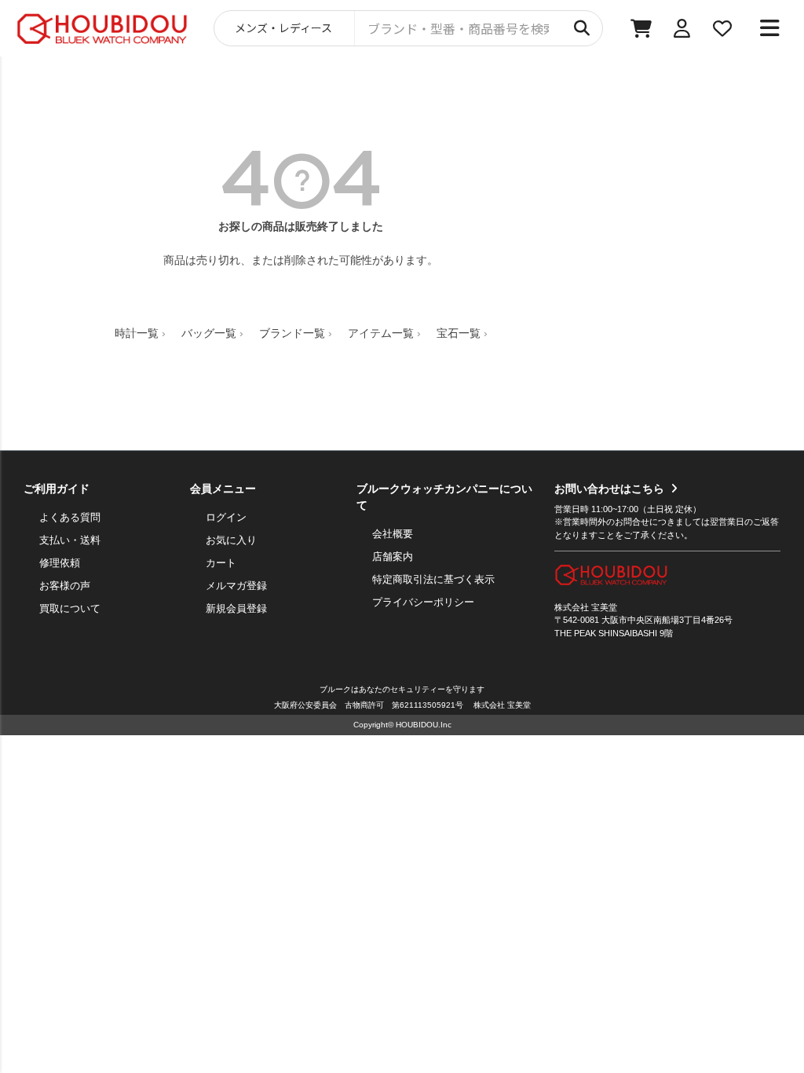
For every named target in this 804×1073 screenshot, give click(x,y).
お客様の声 (64, 585)
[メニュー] (769, 28)
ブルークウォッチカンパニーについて (444, 496)
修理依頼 (59, 563)
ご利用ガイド (57, 488)
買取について (69, 608)
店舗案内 (392, 556)
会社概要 (392, 534)
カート (221, 563)
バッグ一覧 (208, 333)
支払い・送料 (69, 540)
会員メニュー (223, 488)
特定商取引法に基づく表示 (433, 579)
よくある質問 (69, 517)
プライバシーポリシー (423, 602)
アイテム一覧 (381, 333)
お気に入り (231, 540)
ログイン (226, 517)
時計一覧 (137, 333)
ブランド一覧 (292, 333)
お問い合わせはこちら (609, 488)
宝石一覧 (459, 333)
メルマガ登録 (236, 585)
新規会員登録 (236, 608)
